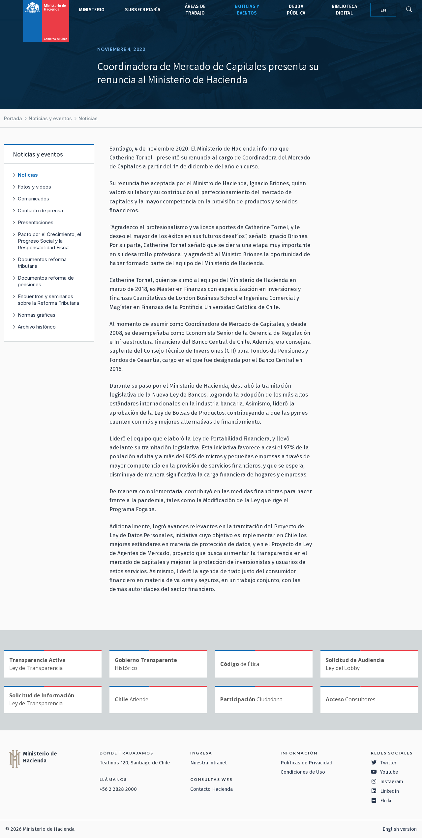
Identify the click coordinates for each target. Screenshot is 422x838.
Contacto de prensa (40, 210)
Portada (13, 118)
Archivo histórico (37, 327)
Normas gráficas (36, 315)
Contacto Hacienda (211, 789)
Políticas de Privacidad (306, 763)
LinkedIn (389, 791)
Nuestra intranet (208, 763)
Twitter (388, 763)
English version (399, 829)
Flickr (386, 801)
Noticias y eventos (50, 118)
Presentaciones (35, 222)
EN (383, 10)
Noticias (88, 118)
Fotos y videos (34, 187)
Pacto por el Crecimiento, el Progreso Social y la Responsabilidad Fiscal (49, 241)
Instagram (391, 782)
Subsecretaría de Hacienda (142, 9)
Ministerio (92, 10)
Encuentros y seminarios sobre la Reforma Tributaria (48, 299)
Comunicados (33, 198)
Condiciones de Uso (303, 772)
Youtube (389, 772)
